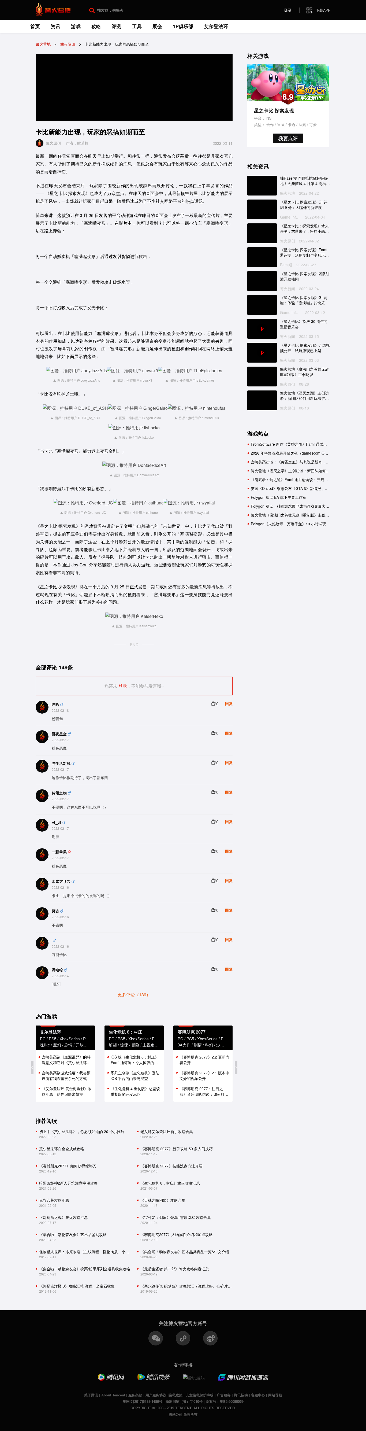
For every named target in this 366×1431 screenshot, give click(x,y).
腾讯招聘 (241, 1394)
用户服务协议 (155, 1394)
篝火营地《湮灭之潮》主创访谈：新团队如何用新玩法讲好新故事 (304, 395)
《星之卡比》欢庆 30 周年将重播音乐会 (304, 324)
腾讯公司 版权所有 (183, 1414)
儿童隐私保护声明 (200, 1394)
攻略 (96, 26)
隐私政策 (175, 1394)
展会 (157, 26)
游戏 (76, 26)
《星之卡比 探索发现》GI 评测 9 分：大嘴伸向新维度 (303, 205)
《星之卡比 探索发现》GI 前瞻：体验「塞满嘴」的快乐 (303, 300)
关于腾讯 (91, 1394)
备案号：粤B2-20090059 (225, 1401)
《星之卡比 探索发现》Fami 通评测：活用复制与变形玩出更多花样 (304, 252)
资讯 (55, 26)
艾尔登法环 (216, 26)
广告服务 (224, 1394)
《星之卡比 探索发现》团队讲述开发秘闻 (305, 276)
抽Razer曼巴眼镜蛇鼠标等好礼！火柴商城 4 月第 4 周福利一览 (305, 181)
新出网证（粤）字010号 (184, 1401)
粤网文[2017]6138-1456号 (142, 1401)
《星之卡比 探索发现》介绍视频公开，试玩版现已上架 (305, 348)
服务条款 (135, 1394)
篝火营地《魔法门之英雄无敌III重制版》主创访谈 (304, 372)
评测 (116, 26)
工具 (137, 26)
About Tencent (113, 1394)
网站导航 (275, 1394)
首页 (35, 26)
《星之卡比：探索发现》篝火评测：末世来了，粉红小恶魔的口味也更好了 (304, 228)
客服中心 (258, 1394)
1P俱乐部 (183, 26)
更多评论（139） (134, 994)
